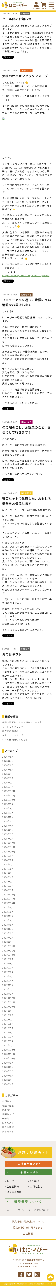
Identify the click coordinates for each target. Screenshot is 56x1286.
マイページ (24, 1210)
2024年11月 (8, 847)
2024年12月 (8, 842)
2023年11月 (8, 898)
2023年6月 (8, 920)
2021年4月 (8, 1032)
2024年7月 (8, 864)
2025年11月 (8, 795)
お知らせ (7, 1101)
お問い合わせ (41, 1210)
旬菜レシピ (8, 1114)
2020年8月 (8, 1067)
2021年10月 (8, 1006)
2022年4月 (8, 980)
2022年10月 (8, 954)
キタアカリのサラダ (12, 735)
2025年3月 (8, 830)
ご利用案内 (36, 1186)
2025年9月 (8, 804)
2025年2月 (8, 834)
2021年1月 (8, 1045)
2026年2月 (8, 782)
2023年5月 (8, 924)
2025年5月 (8, 821)
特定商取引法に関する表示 (28, 1227)
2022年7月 (8, 967)
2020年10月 (8, 1058)
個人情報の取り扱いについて (28, 1221)
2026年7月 (8, 761)
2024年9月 (8, 855)
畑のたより (8, 1122)
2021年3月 (8, 1036)
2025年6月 (8, 817)
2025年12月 (8, 791)
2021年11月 (8, 1002)
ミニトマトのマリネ (12, 726)
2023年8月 (8, 911)
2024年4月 (8, 877)
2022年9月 (8, 959)
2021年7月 (8, 1019)
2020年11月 (8, 1054)
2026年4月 (8, 773)
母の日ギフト (12, 654)
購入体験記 (8, 1127)
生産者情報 (13, 1186)
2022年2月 (8, 989)
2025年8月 (8, 808)
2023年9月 (8, 907)
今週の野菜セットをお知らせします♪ (22, 722)
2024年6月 (8, 868)
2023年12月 (8, 894)
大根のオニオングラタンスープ (25, 76)
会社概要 (28, 1233)
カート (10, 1210)
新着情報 (7, 1109)
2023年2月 (8, 937)
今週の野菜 (8, 1105)
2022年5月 (8, 976)
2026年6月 (8, 765)
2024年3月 (8, 881)
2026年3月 (8, 778)
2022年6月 (8, 972)
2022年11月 (8, 950)
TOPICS (34, 1181)
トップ (10, 1181)
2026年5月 (8, 769)
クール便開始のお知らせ (15, 739)
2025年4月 (8, 825)
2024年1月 (8, 890)
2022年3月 (8, 985)
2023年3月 (8, 933)
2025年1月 (8, 838)
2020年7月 (8, 1071)
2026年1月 (8, 786)
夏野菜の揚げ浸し (11, 730)
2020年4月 (8, 1084)
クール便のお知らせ (17, 19)
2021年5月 (8, 1028)
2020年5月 (8, 1079)
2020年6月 (8, 1075)
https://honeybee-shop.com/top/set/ (25, 275)
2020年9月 (8, 1062)
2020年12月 (8, 1049)
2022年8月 (8, 963)
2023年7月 (8, 916)
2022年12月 (8, 946)
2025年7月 (8, 812)
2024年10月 (8, 851)
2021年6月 (8, 1023)
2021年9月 (8, 1010)
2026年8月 (8, 756)
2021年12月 (8, 998)
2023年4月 (8, 929)
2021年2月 (8, 1041)
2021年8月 (8, 1015)
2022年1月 (8, 993)
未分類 (5, 1118)
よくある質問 (14, 1191)
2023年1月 (8, 941)
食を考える (8, 1131)
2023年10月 (8, 903)
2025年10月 (8, 799)
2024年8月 (8, 860)
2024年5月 (8, 872)
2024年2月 (8, 885)
